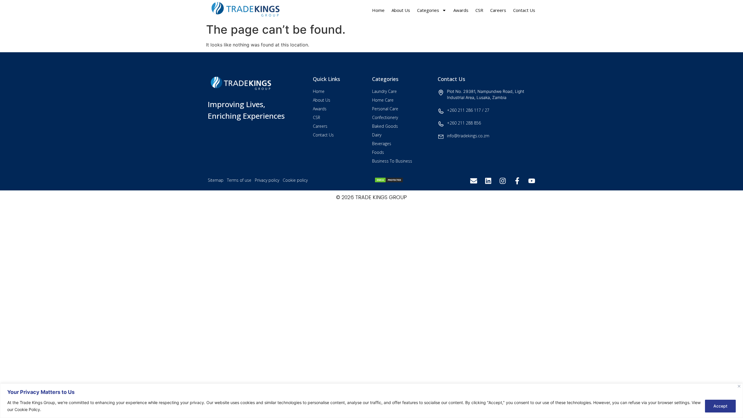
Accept (720, 405)
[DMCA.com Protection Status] (388, 181)
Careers (498, 10)
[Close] (739, 386)
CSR (479, 10)
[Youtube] (531, 180)
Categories (428, 10)
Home (378, 10)
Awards (460, 10)
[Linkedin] (488, 180)
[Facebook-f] (517, 180)
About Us (401, 10)
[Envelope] (473, 180)
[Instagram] (502, 180)
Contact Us (524, 10)
